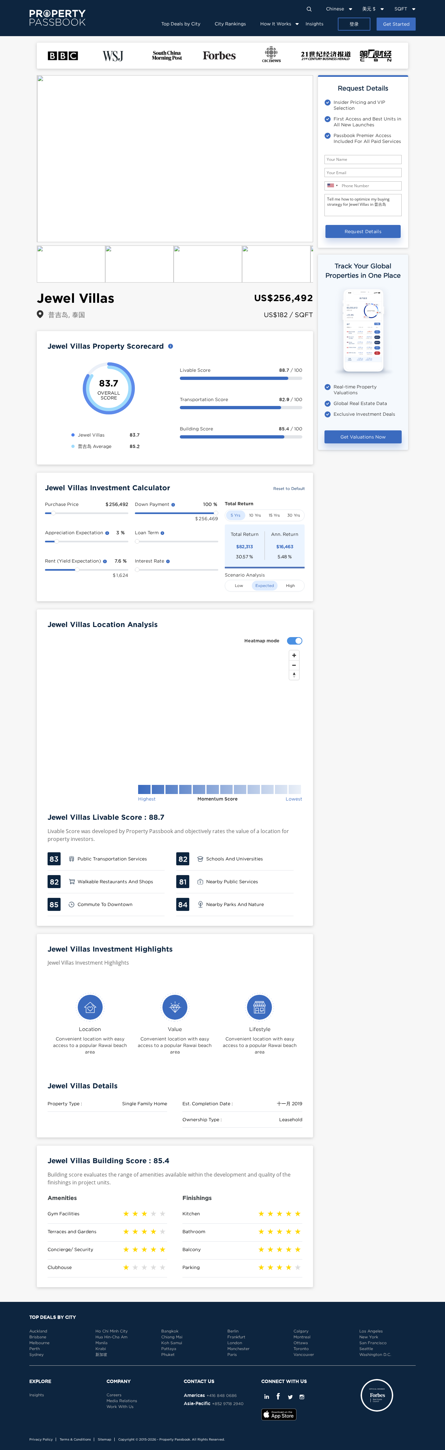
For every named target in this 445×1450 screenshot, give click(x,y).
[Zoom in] (294, 655)
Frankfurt (236, 1337)
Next (322, 158)
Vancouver (304, 1354)
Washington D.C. (375, 1354)
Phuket (168, 1354)
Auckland (38, 1331)
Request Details (363, 231)
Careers (114, 1395)
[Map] (175, 712)
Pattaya (168, 1348)
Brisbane (37, 1337)
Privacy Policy (41, 1439)
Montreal (302, 1337)
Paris (232, 1354)
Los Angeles (371, 1331)
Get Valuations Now (363, 436)
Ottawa (301, 1343)
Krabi (100, 1348)
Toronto (301, 1348)
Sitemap (104, 1439)
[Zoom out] (294, 665)
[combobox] (332, 185)
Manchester (238, 1348)
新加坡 (101, 1354)
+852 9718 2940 (228, 1403)
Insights (314, 23)
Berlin (232, 1331)
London (234, 1343)
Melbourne (39, 1343)
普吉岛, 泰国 (66, 314)
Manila (101, 1343)
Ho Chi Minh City (111, 1331)
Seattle (366, 1348)
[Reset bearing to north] (294, 675)
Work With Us (120, 1406)
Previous (27, 158)
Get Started (396, 23)
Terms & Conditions (75, 1439)
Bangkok (170, 1331)
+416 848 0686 (222, 1395)
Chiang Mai (171, 1337)
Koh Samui (171, 1343)
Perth (34, 1348)
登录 (354, 23)
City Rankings (230, 23)
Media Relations (122, 1401)
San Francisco (373, 1343)
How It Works (275, 23)
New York (368, 1337)
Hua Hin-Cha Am (111, 1337)
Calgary (301, 1331)
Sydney (36, 1354)
